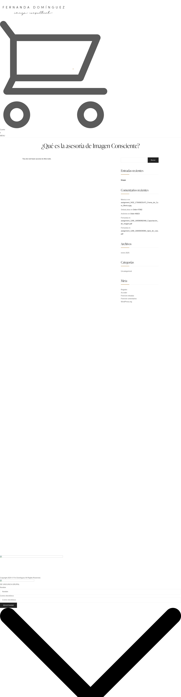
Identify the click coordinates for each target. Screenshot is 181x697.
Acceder (124, 293)
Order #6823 (135, 214)
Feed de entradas (127, 296)
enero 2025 (125, 253)
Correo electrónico (7, 596)
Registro (124, 290)
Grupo (123, 180)
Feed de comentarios (129, 299)
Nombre (3, 587)
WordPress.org (126, 302)
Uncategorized (126, 271)
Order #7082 (137, 210)
